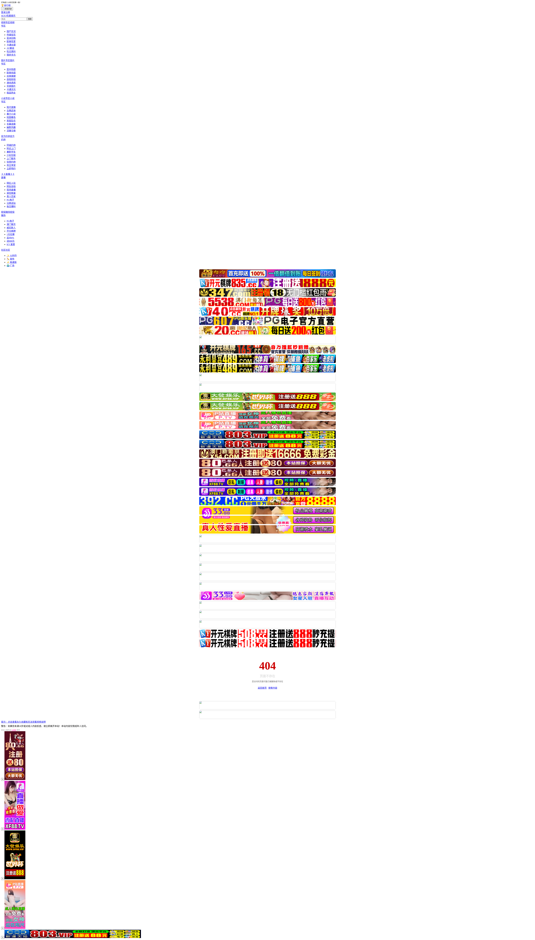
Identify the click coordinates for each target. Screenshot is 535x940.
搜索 (30, 19)
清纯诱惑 (11, 83)
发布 (10, 259)
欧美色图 (11, 73)
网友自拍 (11, 186)
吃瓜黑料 (11, 51)
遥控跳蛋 (11, 193)
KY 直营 (11, 244)
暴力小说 (11, 114)
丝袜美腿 (11, 76)
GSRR (14, 730)
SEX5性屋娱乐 (8, 15)
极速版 (12, 262)
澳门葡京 (11, 224)
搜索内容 (272, 688)
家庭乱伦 (11, 120)
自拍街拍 (11, 79)
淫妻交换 (11, 130)
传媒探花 (11, 35)
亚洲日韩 (11, 38)
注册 (8, 12)
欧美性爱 (11, 41)
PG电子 (10, 200)
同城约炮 (11, 145)
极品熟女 (11, 93)
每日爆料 (11, 206)
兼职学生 (11, 152)
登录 (3, 12)
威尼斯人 (11, 227)
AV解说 (10, 48)
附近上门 (11, 148)
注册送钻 (11, 203)
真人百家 (11, 196)
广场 (10, 265)
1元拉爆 (10, 234)
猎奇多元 (11, 55)
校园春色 (11, 117)
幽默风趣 (11, 127)
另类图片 (11, 86)
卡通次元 (11, 89)
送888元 (10, 241)
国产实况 (11, 31)
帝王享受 (11, 165)
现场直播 (11, 190)
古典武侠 (11, 110)
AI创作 (12, 255)
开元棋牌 (11, 231)
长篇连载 (11, 124)
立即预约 (11, 168)
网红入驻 (11, 183)
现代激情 (11, 107)
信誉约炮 (11, 162)
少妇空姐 (11, 155)
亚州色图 (11, 69)
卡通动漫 (11, 45)
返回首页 (262, 688)
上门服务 (11, 158)
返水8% (10, 238)
